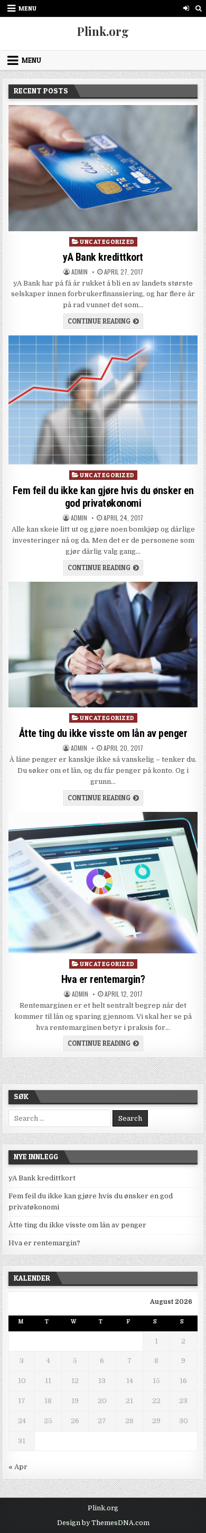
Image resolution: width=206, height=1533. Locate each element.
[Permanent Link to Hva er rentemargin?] (103, 883)
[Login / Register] (186, 8)
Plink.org (103, 31)
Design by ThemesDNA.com (103, 1523)
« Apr (17, 1467)
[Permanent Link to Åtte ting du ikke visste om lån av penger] (103, 645)
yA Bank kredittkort (103, 257)
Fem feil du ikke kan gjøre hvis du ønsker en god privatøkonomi (103, 496)
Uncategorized (107, 241)
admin (79, 272)
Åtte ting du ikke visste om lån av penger (103, 733)
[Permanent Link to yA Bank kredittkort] (103, 168)
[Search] (198, 8)
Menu (27, 8)
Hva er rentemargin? (103, 979)
